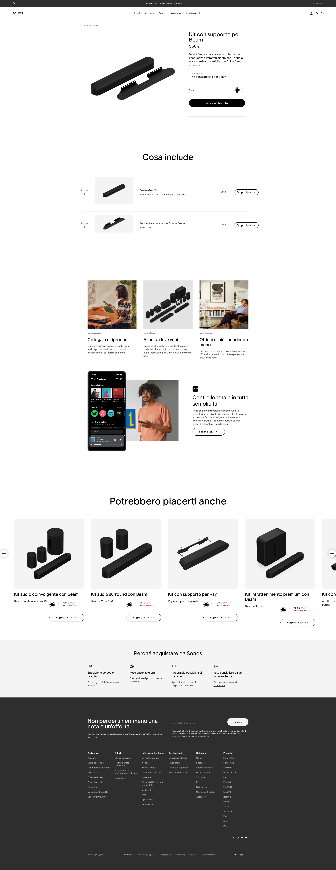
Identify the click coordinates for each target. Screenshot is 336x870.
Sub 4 (226, 806)
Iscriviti (238, 721)
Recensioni (147, 804)
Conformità (180, 855)
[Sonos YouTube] (246, 837)
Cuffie (199, 758)
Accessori (201, 796)
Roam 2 (227, 796)
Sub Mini (227, 811)
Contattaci (93, 787)
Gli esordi (146, 789)
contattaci (219, 685)
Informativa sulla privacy (198, 736)
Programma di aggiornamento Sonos (126, 772)
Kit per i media (149, 767)
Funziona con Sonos (179, 772)
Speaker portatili (204, 767)
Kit (97, 25)
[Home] (17, 13)
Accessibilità (166, 855)
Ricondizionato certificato (122, 764)
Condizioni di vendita (98, 792)
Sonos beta (120, 778)
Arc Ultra (227, 767)
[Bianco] (242, 90)
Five (225, 816)
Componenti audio (205, 792)
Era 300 (227, 792)
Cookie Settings (208, 855)
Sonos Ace (228, 762)
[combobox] (217, 75)
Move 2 (227, 801)
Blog (144, 794)
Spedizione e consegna (99, 767)
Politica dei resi (95, 777)
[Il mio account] (311, 13)
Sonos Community (97, 796)
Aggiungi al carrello (217, 103)
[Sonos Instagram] (238, 838)
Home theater (203, 772)
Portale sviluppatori (178, 767)
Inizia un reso (94, 772)
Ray (225, 777)
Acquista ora (318, 3)
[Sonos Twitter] (242, 838)
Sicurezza (193, 855)
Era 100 (227, 782)
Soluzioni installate (178, 758)
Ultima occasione (123, 758)
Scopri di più (244, 192)
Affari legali (127, 855)
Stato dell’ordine (96, 762)
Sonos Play (228, 758)
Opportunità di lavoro (152, 772)
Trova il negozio (95, 782)
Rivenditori (174, 762)
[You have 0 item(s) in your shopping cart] (322, 13)
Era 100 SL (228, 787)
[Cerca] (317, 13)
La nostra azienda (150, 758)
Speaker (200, 762)
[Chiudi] (14, 3)
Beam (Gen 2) (229, 772)
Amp (225, 821)
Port (225, 826)
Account (92, 758)
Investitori (147, 777)
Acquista (88, 25)
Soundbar (201, 777)
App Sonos (147, 799)
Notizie (145, 762)
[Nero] (237, 90)
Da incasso (201, 787)
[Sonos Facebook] (234, 838)
